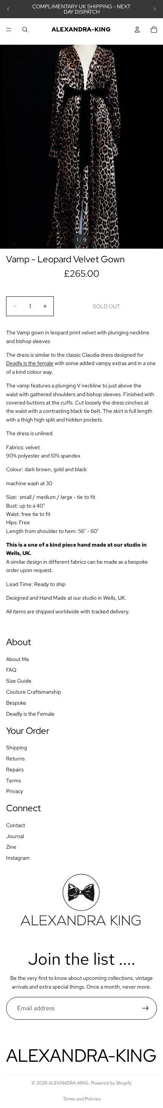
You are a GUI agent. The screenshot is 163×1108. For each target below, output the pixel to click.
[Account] (137, 29)
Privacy (14, 791)
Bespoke (16, 702)
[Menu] (8, 29)
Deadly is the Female (30, 713)
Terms (13, 780)
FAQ (11, 669)
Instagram (18, 857)
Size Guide (18, 680)
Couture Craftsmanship (33, 691)
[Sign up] (146, 1008)
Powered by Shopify (111, 1083)
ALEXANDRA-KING (69, 1083)
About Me (17, 659)
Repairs (15, 769)
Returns (15, 758)
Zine (11, 846)
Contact (15, 825)
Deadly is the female (29, 363)
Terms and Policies (81, 1099)
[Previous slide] (8, 9)
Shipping (16, 747)
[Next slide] (154, 9)
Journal (15, 836)
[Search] (25, 29)
